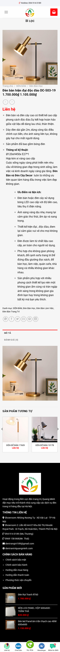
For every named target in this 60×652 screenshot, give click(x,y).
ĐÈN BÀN (21, 86)
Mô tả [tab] (7, 333)
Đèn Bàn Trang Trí (11, 311)
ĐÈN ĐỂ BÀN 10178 (45, 445)
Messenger (42, 650)
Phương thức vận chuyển (19, 580)
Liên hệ (7, 650)
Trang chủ (7, 86)
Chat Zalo (18, 650)
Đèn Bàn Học (36, 86)
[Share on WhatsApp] (5, 319)
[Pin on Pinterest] (29, 319)
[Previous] (2, 435)
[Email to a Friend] (23, 319)
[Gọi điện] (30, 645)
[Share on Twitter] (17, 319)
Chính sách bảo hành (16, 565)
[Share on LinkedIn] (35, 319)
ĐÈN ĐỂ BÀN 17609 (15, 445)
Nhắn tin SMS (53, 650)
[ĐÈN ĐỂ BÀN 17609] (15, 429)
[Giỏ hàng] (54, 12)
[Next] (57, 435)
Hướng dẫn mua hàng (17, 570)
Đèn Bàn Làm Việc (45, 308)
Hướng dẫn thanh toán (17, 575)
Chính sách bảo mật (16, 559)
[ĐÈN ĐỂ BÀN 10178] (44, 429)
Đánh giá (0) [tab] (11, 340)
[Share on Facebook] (11, 319)
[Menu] (6, 12)
